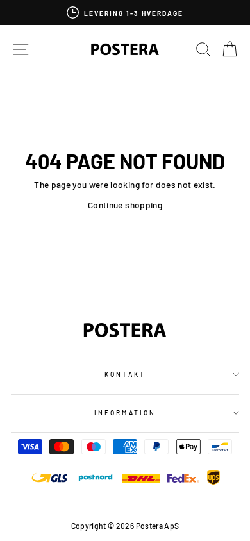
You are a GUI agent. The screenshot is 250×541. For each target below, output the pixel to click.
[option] (125, 12)
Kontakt (124, 374)
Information (125, 413)
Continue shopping (125, 204)
